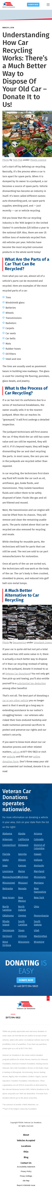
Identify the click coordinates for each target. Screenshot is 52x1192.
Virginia (22, 936)
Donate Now (33, 4)
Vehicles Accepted (26, 1140)
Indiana (38, 859)
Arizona (38, 833)
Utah (36, 930)
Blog (26, 1157)
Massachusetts (10, 877)
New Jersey (8, 897)
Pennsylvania (41, 915)
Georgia (22, 854)
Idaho (5, 859)
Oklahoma (8, 915)
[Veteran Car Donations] (8, 4)
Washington (40, 936)
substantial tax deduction (31, 683)
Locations (26, 1146)
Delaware (23, 845)
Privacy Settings (26, 1176)
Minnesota (40, 877)
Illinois (22, 859)
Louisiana (7, 871)
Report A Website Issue (26, 1185)
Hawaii (37, 854)
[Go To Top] (48, 998)
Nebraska (7, 888)
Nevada (22, 888)
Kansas (22, 865)
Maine (21, 871)
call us (16, 751)
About (26, 1135)
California (23, 839)
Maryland (39, 871)
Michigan (23, 877)
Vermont (7, 936)
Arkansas (7, 839)
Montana (39, 882)
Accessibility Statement (26, 1167)
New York (39, 897)
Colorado (39, 839)
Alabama (7, 833)
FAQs (26, 1151)
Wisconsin (23, 941)
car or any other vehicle (15, 700)
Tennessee (8, 930)
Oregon (22, 915)
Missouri (23, 882)
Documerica (19, 642)
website (11, 756)
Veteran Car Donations (17, 673)
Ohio (36, 906)
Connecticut (9, 845)
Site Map (26, 1181)
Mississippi (8, 882)
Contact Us (26, 1163)
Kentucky (39, 865)
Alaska (21, 833)
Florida (6, 854)
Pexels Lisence (38, 159)
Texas (21, 930)
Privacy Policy (26, 1171)
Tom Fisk (17, 159)
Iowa (4, 865)
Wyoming (39, 941)
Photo (5, 159)
